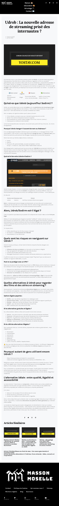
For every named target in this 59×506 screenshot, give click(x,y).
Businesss (29, 492)
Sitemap (49, 488)
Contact (8, 488)
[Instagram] (31, 417)
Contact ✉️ (30, 11)
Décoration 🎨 (29, 6)
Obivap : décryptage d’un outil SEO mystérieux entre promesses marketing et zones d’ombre (47, 442)
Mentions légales (11, 492)
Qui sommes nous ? (37, 488)
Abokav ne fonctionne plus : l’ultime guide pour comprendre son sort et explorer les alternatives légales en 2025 (29, 443)
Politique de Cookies (20, 488)
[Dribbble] (35, 417)
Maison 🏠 (29, 3)
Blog (21, 492)
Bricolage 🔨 (29, 8)
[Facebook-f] (24, 417)
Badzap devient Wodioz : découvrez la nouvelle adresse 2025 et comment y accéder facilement (11, 442)
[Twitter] (28, 417)
